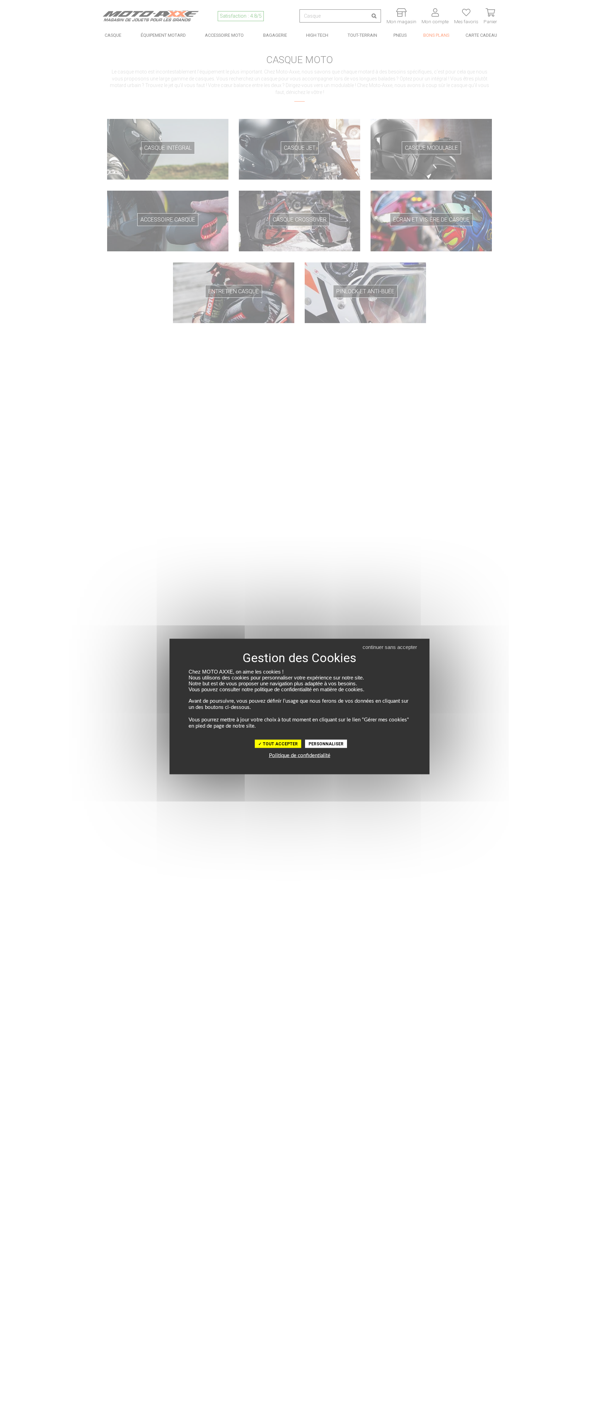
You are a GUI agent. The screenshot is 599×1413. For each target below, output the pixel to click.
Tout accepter (280, 744)
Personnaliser (326, 744)
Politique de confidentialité (299, 755)
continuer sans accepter (390, 647)
